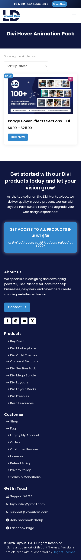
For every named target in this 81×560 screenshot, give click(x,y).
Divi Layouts (19, 382)
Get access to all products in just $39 (41, 233)
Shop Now (59, 4)
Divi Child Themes (23, 355)
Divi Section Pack (23, 368)
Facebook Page (22, 528)
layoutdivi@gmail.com (27, 504)
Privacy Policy (20, 470)
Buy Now (18, 137)
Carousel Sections (24, 361)
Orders (15, 442)
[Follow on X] (32, 321)
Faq (13, 428)
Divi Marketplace (23, 348)
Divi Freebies (19, 396)
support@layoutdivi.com (29, 512)
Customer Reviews (24, 449)
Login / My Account (24, 435)
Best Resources (22, 403)
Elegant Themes (64, 552)
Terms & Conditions (25, 477)
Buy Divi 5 (17, 341)
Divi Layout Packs (23, 389)
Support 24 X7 (21, 496)
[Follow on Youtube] (24, 321)
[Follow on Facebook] (7, 321)
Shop (14, 421)
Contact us (17, 307)
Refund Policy (20, 463)
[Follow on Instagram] (15, 321)
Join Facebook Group (26, 520)
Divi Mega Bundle (23, 375)
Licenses (16, 456)
